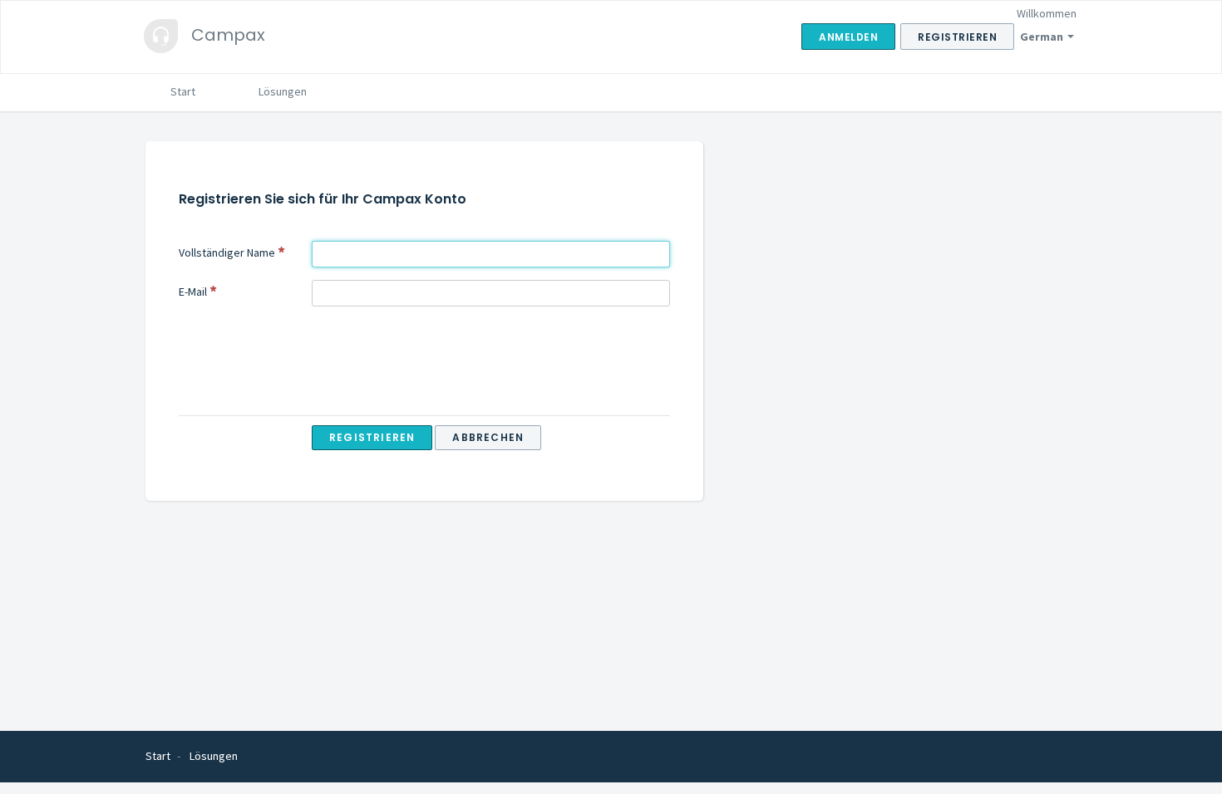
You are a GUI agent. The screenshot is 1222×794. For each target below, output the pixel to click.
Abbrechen (488, 437)
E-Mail (193, 291)
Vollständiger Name (227, 252)
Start (182, 91)
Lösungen (283, 91)
